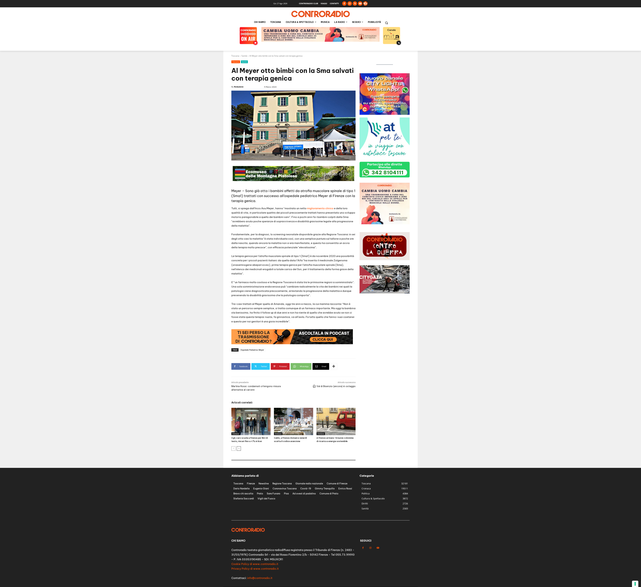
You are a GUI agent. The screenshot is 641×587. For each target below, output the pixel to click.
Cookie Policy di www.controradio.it (254, 564)
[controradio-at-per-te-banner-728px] (320, 40)
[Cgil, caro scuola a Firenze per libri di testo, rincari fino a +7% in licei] (251, 421)
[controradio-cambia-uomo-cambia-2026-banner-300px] (385, 158)
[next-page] (239, 448)
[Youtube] (360, 3)
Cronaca (235, 433)
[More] (333, 366)
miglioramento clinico (320, 208)
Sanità (244, 55)
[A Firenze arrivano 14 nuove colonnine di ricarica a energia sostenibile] (336, 421)
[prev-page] (233, 448)
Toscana (235, 55)
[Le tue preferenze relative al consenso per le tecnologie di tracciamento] (635, 584)
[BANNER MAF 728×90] (292, 343)
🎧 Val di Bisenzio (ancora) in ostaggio (334, 386)
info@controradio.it (259, 578)
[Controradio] (320, 14)
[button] (386, 23)
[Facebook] (344, 3)
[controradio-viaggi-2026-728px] (293, 180)
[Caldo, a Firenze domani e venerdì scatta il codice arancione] (293, 421)
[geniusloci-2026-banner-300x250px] (385, 223)
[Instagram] (349, 3)
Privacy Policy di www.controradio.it (255, 568)
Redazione (239, 86)
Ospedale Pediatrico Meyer (252, 350)
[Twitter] (355, 3)
